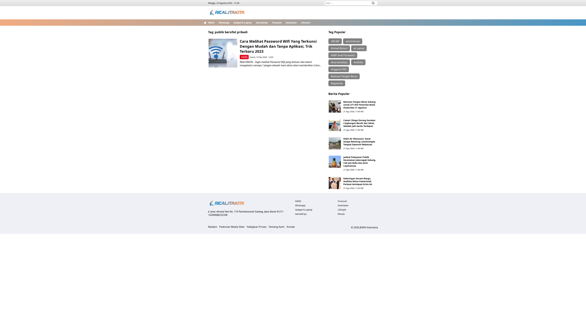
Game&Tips (262, 22)
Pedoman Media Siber (232, 226)
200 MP (335, 41)
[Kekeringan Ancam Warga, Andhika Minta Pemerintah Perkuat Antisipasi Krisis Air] (335, 183)
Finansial (276, 22)
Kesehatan (291, 22)
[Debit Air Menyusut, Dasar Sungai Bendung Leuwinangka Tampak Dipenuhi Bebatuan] (335, 143)
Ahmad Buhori (339, 48)
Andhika (358, 62)
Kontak (291, 226)
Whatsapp (224, 22)
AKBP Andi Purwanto (343, 55)
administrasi (352, 41)
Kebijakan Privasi (256, 226)
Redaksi (212, 226)
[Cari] (373, 3)
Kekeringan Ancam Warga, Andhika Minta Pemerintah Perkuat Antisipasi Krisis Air (357, 181)
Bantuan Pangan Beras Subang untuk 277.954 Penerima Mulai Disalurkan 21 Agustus (359, 104)
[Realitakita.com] (227, 13)
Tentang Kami (276, 226)
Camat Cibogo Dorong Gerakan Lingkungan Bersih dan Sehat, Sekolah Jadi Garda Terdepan (359, 123)
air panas (359, 48)
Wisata (341, 213)
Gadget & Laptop (243, 22)
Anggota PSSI (338, 69)
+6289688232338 (217, 215)
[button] (306, 22)
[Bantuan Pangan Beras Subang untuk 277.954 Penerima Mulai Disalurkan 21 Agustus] (335, 106)
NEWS (211, 22)
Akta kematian (339, 62)
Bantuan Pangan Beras (344, 76)
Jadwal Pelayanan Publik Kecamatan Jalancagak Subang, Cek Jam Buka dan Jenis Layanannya (359, 161)
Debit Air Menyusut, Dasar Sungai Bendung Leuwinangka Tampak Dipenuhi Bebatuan (359, 141)
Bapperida (337, 83)
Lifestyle (305, 22)
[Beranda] (205, 22)
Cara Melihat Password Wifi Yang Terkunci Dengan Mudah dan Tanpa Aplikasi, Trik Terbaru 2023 (278, 46)
